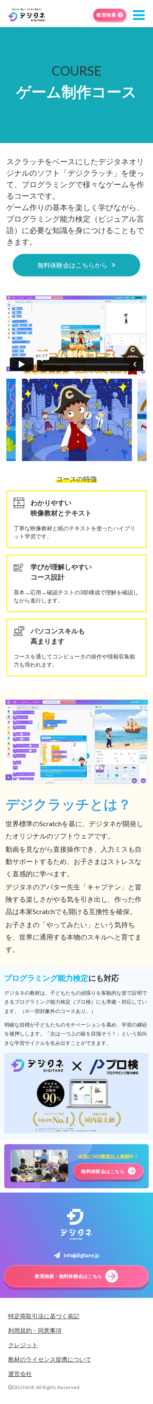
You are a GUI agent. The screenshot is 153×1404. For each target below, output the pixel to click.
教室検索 (106, 14)
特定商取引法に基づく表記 (43, 1316)
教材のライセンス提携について (49, 1359)
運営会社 (20, 1373)
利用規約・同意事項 (35, 1330)
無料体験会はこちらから (72, 265)
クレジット (23, 1344)
